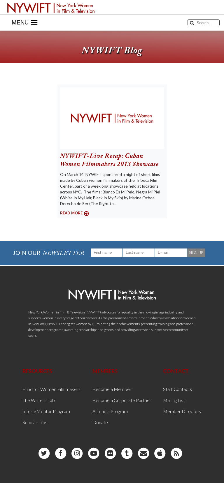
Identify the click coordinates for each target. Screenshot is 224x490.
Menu (20, 22)
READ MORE (71, 213)
